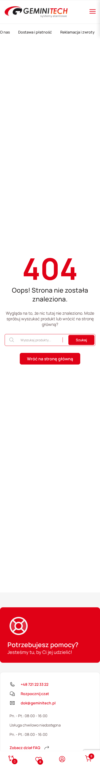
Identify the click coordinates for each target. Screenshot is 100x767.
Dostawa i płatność (35, 32)
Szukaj (81, 340)
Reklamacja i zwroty (77, 32)
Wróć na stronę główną (50, 359)
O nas (5, 32)
